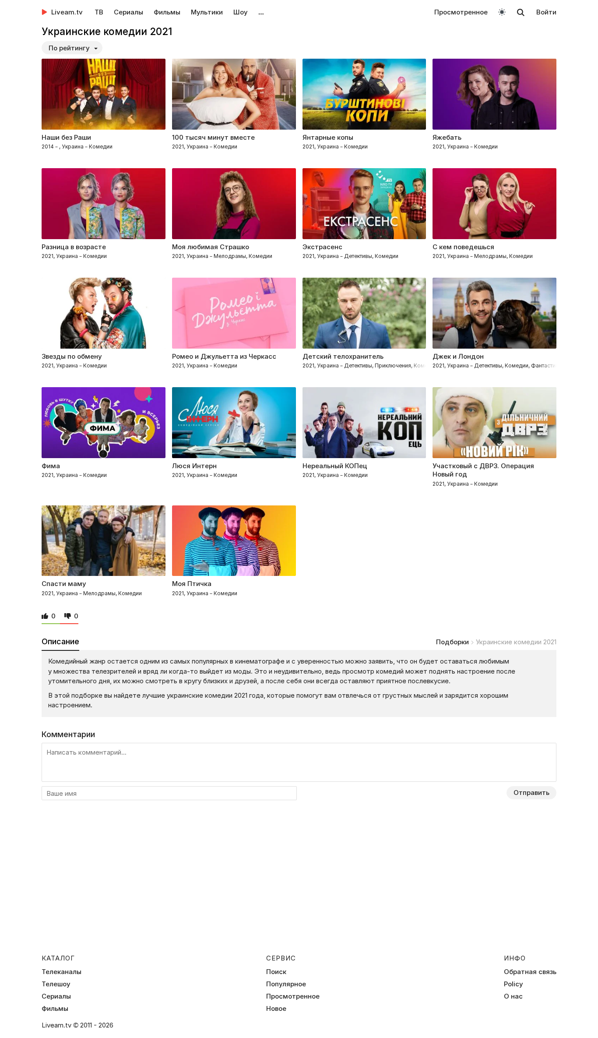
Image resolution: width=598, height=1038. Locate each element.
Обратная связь (530, 972)
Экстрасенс (322, 247)
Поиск (276, 972)
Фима (51, 466)
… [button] (261, 12)
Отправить (531, 792)
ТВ (99, 12)
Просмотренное (461, 12)
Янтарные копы (328, 137)
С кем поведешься (463, 247)
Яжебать (447, 137)
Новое (276, 1009)
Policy (513, 984)
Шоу (240, 12)
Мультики (207, 12)
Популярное (286, 984)
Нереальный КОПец (335, 466)
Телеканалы (61, 972)
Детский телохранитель (343, 356)
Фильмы (167, 12)
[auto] (502, 11)
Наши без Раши (66, 137)
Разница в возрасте (74, 247)
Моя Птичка (191, 583)
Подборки (452, 642)
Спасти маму (64, 583)
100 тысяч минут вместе (213, 137)
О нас (513, 996)
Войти (546, 12)
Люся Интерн (194, 466)
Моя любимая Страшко (210, 247)
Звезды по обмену (72, 356)
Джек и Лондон (458, 356)
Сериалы (128, 12)
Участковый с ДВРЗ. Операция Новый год (483, 470)
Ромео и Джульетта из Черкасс (224, 356)
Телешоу (56, 984)
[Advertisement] (299, 883)
